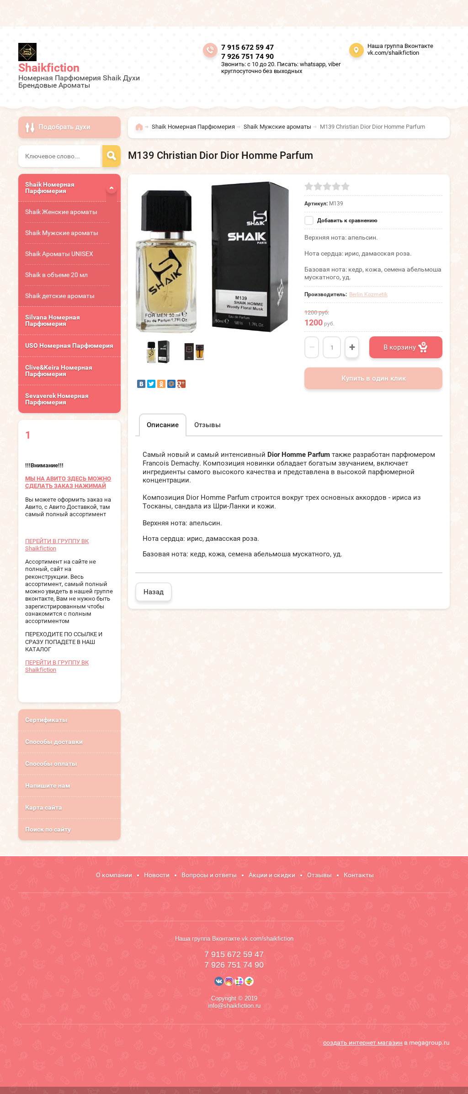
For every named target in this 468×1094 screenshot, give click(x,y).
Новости (157, 875)
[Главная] (141, 131)
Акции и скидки (272, 875)
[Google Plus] (181, 384)
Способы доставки (54, 741)
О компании (114, 875)
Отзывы (319, 875)
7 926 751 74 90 (247, 56)
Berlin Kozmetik (368, 294)
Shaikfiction (49, 67)
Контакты (359, 875)
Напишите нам (47, 785)
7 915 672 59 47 (247, 47)
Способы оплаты (51, 763)
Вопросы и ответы (209, 875)
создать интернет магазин (363, 1042)
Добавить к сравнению (347, 220)
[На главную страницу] (27, 52)
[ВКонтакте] (141, 384)
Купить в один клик (373, 378)
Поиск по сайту (48, 829)
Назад (154, 592)
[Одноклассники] (161, 384)
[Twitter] (151, 384)
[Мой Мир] (171, 384)
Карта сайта (43, 807)
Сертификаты (46, 719)
